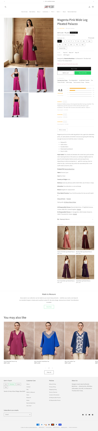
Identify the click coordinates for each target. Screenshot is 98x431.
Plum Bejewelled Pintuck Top (10, 361)
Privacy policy (49, 427)
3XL (89, 41)
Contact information (73, 427)
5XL (66, 44)
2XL (84, 41)
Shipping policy (64, 427)
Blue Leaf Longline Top (70, 361)
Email (18, 384)
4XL (60, 44)
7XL (77, 44)
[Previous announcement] (4, 1)
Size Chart (28, 405)
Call (6, 384)
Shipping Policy (53, 389)
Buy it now (74, 68)
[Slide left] (45, 368)
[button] (5, 7)
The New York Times (62, 80)
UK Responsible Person (55, 397)
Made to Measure (30, 392)
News (27, 395)
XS (59, 41)
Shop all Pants (61, 199)
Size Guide (91, 37)
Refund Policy (52, 384)
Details (79, 209)
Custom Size (62, 48)
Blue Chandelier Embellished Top (41, 361)
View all (49, 372)
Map (6, 387)
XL (78, 41)
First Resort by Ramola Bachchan (30, 427)
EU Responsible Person (55, 400)
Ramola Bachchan (69, 169)
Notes (27, 400)
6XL (71, 44)
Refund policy (41, 427)
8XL (83, 44)
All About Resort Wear (70, 202)
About (28, 384)
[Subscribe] (29, 414)
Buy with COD (83, 73)
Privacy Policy (52, 387)
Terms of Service (53, 392)
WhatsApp (12, 384)
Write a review (62, 129)
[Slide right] (52, 368)
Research (28, 397)
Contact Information (54, 395)
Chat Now (49, 307)
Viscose (69, 199)
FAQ (27, 389)
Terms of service (56, 427)
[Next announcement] (93, 1)
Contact (28, 387)
